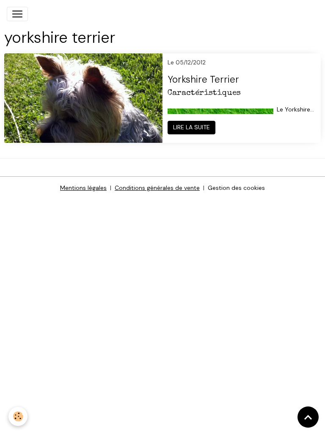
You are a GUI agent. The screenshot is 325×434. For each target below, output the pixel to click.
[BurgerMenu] (17, 14)
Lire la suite (191, 127)
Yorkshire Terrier (203, 80)
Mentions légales (83, 188)
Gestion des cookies (236, 188)
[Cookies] (18, 416)
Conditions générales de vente (157, 188)
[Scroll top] (308, 417)
